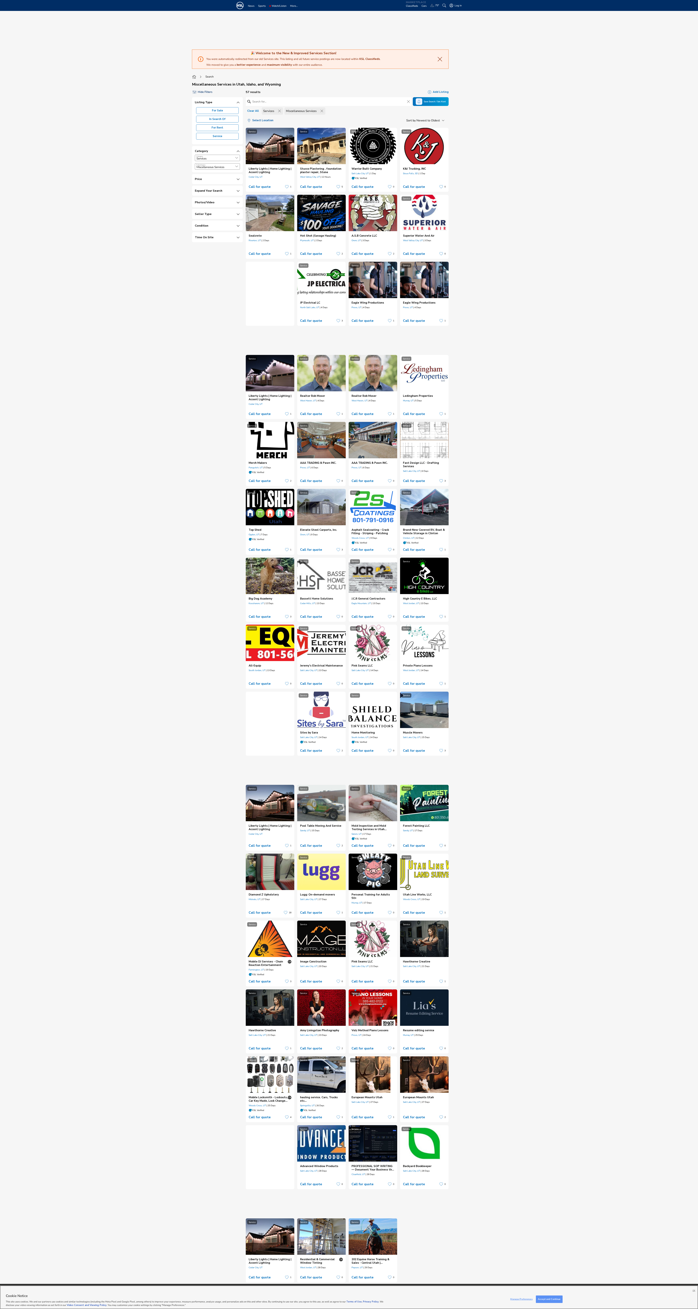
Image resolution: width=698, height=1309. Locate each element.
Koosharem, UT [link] (256, 603)
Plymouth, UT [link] (307, 240)
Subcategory (201, 165)
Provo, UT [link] (356, 307)
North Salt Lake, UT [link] (309, 307)
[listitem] (270, 160)
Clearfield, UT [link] (358, 1174)
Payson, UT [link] (357, 1267)
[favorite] (287, 187)
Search (209, 76)
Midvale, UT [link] (254, 899)
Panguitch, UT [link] (256, 467)
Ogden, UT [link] (254, 534)
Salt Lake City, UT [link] (360, 173)
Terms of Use (354, 1301)
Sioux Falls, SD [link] (410, 173)
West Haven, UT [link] (308, 400)
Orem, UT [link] (356, 240)
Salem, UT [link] (357, 834)
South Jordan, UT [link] (257, 670)
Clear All (253, 111)
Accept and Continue (549, 1299)
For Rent (217, 127)
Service (217, 136)
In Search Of (217, 119)
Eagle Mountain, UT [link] (361, 603)
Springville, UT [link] (307, 1105)
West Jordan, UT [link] (411, 603)
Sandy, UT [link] (305, 830)
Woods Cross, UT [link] (360, 538)
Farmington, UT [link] (256, 969)
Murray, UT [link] (408, 400)
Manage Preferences (521, 1299)
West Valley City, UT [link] (310, 176)
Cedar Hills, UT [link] (307, 603)
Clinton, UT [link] (408, 538)
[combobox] (217, 158)
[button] (236, 158)
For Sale (217, 110)
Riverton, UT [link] (255, 240)
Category (199, 156)
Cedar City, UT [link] (255, 176)
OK (694, 1290)
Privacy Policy (371, 1301)
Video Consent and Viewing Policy (87, 1305)
